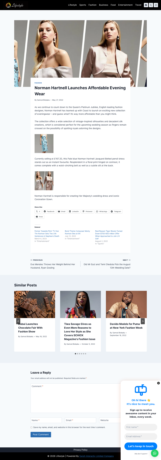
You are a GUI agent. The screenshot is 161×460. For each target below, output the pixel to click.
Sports (82, 5)
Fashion (92, 5)
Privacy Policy (80, 450)
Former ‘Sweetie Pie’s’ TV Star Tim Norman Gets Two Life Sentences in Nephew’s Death (47, 233)
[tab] (75, 353)
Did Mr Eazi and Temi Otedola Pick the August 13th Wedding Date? (107, 264)
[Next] (143, 321)
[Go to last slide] (18, 321)
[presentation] (34, 304)
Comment (37, 386)
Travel (138, 5)
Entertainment (125, 5)
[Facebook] (146, 5)
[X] (151, 5)
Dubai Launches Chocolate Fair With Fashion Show (30, 327)
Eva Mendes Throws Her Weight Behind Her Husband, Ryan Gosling (53, 264)
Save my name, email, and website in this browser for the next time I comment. (69, 427)
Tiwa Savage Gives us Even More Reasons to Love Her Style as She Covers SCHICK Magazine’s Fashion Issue (79, 331)
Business (103, 5)
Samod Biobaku (43, 100)
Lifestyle (72, 5)
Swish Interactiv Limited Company (96, 456)
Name (35, 420)
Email (69, 420)
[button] (154, 453)
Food (113, 5)
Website (104, 420)
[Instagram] (156, 5)
